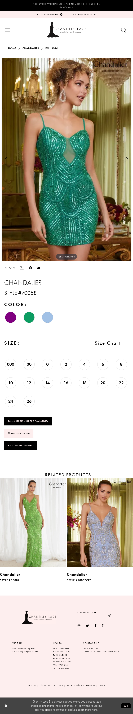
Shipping (45, 685)
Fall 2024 (51, 48)
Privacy (58, 685)
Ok (126, 706)
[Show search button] (123, 30)
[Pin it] (30, 267)
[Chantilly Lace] (66, 30)
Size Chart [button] (108, 343)
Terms (102, 685)
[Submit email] (109, 616)
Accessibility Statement (81, 685)
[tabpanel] (66, 159)
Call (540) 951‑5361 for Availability (28, 421)
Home (12, 48)
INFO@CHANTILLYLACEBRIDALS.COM (101, 651)
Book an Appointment (21, 445)
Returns (32, 685)
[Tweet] (21, 267)
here (94, 710)
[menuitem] (79, 625)
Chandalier (31, 48)
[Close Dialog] (6, 705)
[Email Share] (39, 267)
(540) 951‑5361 (90, 648)
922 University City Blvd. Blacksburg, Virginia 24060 (25, 650)
